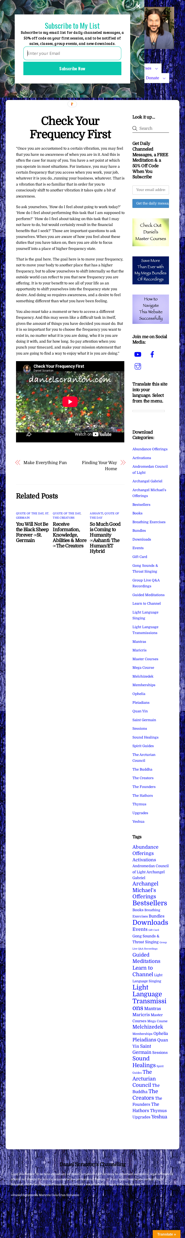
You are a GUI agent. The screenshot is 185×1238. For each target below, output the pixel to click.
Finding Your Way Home (99, 465)
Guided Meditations (148, 595)
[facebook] (153, 355)
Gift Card (139, 557)
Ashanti (96, 513)
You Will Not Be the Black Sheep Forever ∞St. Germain (32, 532)
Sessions (139, 729)
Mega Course (143, 668)
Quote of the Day (30, 513)
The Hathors (142, 796)
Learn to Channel (146, 604)
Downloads (141, 539)
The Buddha (142, 769)
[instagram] (138, 367)
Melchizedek (142, 676)
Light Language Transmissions (149, 998)
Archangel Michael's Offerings (145, 890)
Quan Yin (140, 711)
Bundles (139, 531)
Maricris (139, 650)
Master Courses (145, 659)
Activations (141, 458)
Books (137, 513)
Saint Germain (144, 720)
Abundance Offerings (150, 449)
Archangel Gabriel (147, 481)
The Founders (144, 787)
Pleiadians (141, 703)
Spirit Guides (143, 746)
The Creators (63, 517)
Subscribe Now (72, 68)
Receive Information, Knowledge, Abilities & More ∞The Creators (69, 534)
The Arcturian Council (144, 1078)
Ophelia (138, 694)
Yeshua (138, 822)
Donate (152, 78)
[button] (72, 25)
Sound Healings (145, 737)
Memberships (143, 685)
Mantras (139, 642)
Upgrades (140, 813)
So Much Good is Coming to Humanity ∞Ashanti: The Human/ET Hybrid (105, 537)
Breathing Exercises (149, 522)
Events (138, 548)
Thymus (139, 804)
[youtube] (138, 355)
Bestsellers (141, 505)
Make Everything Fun (45, 462)
